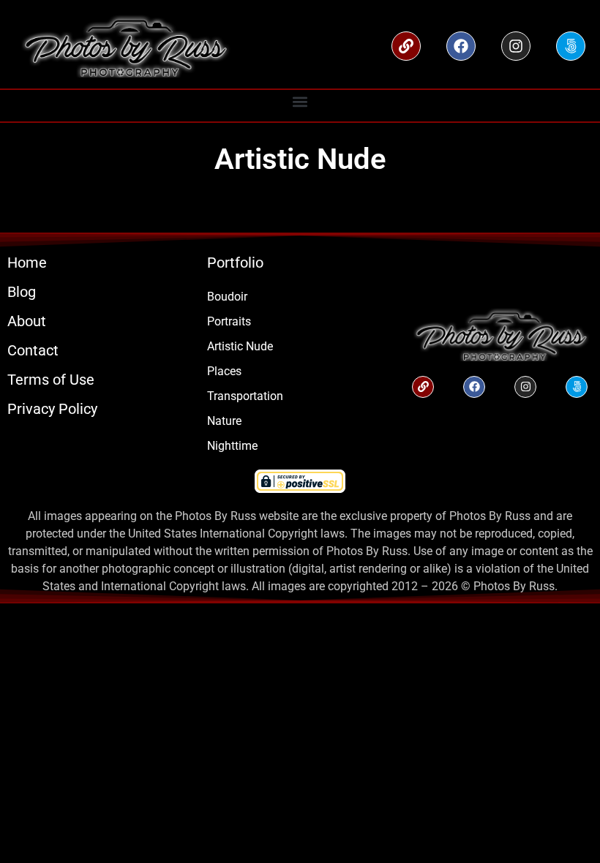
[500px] (570, 46)
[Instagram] (515, 46)
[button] (300, 102)
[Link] (406, 46)
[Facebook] (461, 46)
